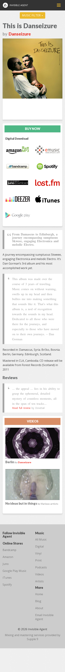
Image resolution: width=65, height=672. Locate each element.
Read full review (21, 408)
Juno (6, 564)
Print (38, 560)
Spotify (7, 584)
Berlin (11, 462)
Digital (39, 546)
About (39, 608)
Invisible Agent (17, 5)
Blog (38, 601)
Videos (39, 574)
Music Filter (31, 15)
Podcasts (41, 567)
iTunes (7, 578)
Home (39, 594)
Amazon (8, 557)
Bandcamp (9, 550)
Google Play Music (14, 571)
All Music (41, 539)
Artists (39, 581)
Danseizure (20, 33)
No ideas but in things (31, 503)
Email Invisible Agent (44, 617)
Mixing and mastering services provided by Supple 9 (32, 637)
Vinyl (38, 553)
